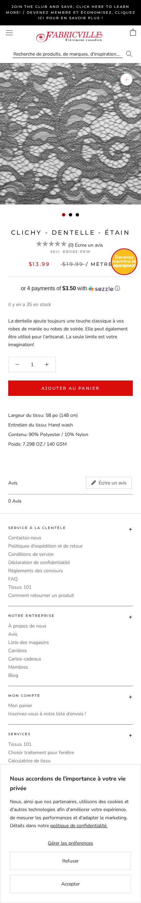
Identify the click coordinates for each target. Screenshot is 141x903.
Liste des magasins (28, 642)
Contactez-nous (24, 538)
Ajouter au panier (70, 388)
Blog (13, 675)
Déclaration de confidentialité (39, 562)
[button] (70, 288)
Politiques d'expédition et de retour (45, 546)
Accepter (70, 884)
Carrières (17, 650)
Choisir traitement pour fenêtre (41, 752)
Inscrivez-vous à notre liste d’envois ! (47, 714)
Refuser (70, 861)
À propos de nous (27, 626)
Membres (18, 667)
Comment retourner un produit (41, 595)
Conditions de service (30, 554)
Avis (12, 634)
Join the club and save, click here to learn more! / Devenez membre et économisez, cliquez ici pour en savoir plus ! (71, 12)
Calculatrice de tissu (29, 761)
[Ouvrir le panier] (133, 32)
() (71, 245)
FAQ (13, 579)
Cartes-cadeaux (24, 659)
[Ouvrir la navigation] (9, 32)
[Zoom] (126, 79)
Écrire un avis (89, 245)
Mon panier (20, 705)
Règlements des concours (35, 570)
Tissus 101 (19, 587)
